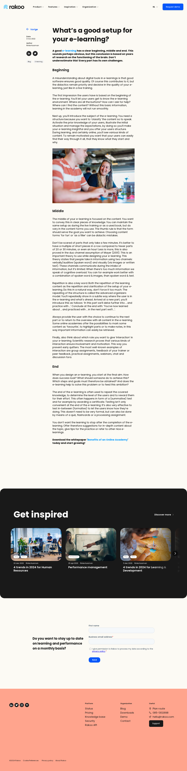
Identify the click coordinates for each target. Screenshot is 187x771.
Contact (125, 721)
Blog (29, 62)
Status (89, 708)
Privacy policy (47, 760)
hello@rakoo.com (163, 716)
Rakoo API (91, 725)
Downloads (127, 712)
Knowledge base (95, 716)
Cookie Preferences (31, 760)
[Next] (175, 553)
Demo (124, 716)
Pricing (89, 712)
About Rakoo (60, 760)
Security (90, 721)
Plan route (159, 708)
